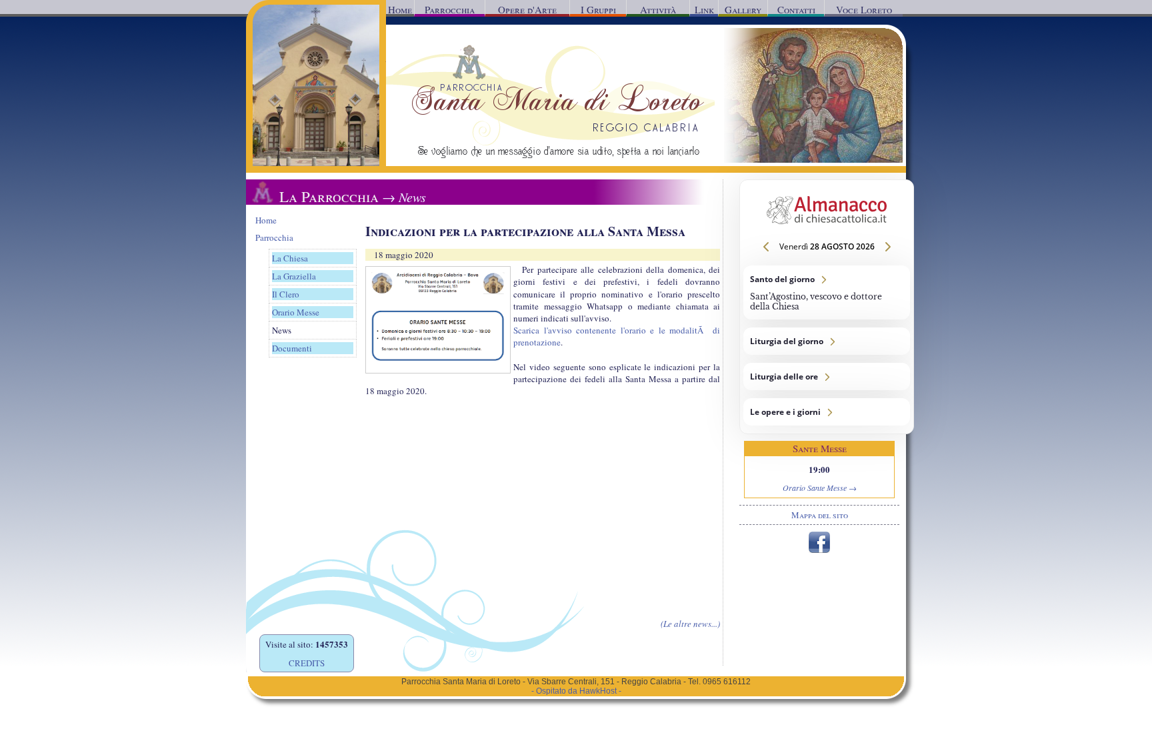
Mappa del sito (819, 515)
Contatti (796, 9)
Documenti (292, 348)
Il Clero (285, 294)
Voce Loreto (864, 9)
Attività (658, 9)
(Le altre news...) (690, 624)
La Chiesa (290, 258)
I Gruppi (598, 9)
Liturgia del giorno (826, 341)
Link (704, 9)
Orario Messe (295, 312)
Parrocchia (450, 9)
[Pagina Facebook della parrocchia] (819, 550)
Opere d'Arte (527, 9)
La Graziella (294, 276)
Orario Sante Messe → (820, 487)
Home (400, 9)
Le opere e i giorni (826, 412)
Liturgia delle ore (826, 376)
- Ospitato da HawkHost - (576, 691)
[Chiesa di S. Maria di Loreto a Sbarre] (316, 163)
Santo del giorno (826, 292)
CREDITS (307, 663)
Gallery (743, 9)
